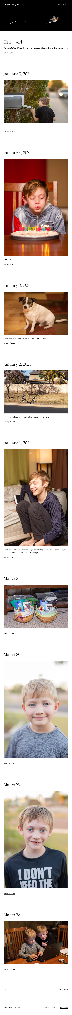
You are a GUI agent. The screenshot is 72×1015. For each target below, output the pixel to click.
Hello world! (14, 41)
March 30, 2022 (9, 53)
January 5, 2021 (17, 73)
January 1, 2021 (17, 442)
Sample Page (63, 5)
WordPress (64, 1008)
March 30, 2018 (9, 763)
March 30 (12, 654)
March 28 (12, 914)
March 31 (12, 578)
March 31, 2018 (9, 633)
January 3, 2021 (17, 285)
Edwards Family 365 (12, 5)
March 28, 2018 (9, 970)
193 (11, 989)
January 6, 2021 (9, 131)
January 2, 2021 (17, 364)
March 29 (12, 784)
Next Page (63, 989)
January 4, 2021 (17, 152)
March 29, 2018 (9, 894)
